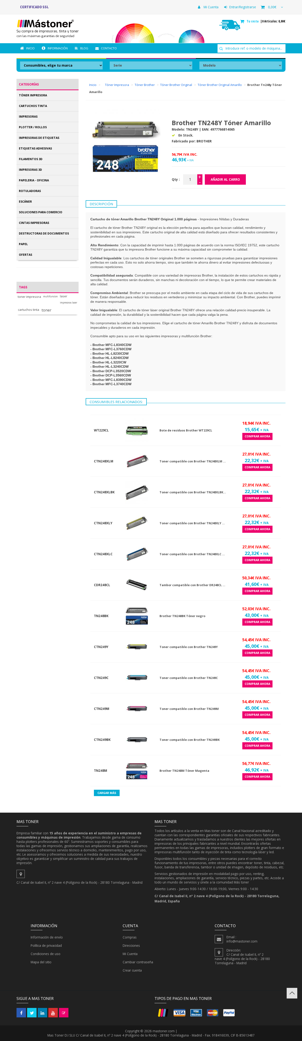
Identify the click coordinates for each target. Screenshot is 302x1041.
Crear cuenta (132, 970)
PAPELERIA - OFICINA (34, 180)
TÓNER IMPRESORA (33, 95)
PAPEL (23, 244)
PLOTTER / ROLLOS (33, 127)
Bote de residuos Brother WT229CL (185, 430)
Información (58, 48)
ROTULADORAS (30, 191)
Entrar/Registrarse (242, 7)
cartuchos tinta (28, 310)
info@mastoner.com (241, 941)
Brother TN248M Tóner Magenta (184, 771)
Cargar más (106, 793)
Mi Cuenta (210, 7)
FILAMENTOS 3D (30, 159)
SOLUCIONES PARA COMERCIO (40, 212)
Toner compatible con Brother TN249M (189, 709)
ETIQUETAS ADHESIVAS (35, 148)
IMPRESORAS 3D (30, 170)
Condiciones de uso (45, 953)
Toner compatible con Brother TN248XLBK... (192, 492)
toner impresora (29, 297)
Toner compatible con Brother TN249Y (188, 647)
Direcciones (131, 945)
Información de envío (47, 937)
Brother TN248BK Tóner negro (182, 616)
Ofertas (25, 255)
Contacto (109, 48)
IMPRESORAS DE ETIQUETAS (39, 138)
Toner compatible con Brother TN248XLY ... (192, 523)
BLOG (84, 48)
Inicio (30, 48)
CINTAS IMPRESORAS (34, 223)
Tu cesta (253, 21)
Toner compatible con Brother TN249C (188, 678)
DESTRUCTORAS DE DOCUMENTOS (44, 233)
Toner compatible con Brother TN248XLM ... (192, 461)
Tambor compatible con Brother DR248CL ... (192, 585)
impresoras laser (68, 302)
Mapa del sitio (41, 962)
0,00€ (272, 7)
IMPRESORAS (28, 117)
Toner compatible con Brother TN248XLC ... (192, 554)
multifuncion (50, 296)
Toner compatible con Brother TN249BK (189, 740)
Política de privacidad (46, 945)
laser (63, 296)
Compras (130, 937)
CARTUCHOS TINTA (33, 106)
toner (46, 310)
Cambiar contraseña (138, 962)
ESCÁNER (25, 202)
